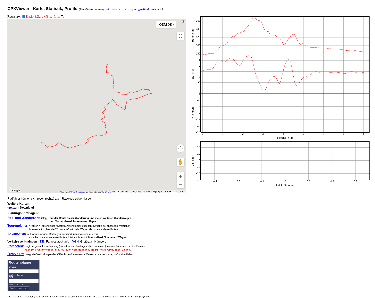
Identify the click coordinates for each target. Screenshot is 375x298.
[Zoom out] (180, 184)
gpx (9, 207)
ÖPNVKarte (15, 254)
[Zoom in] (180, 176)
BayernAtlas (16, 234)
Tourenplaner (17, 225)
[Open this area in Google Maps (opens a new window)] (14, 190)
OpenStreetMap (78, 192)
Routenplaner (20, 262)
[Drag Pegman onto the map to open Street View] (180, 162)
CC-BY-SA (106, 192)
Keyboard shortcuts (120, 192)
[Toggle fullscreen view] (180, 36)
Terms (182, 192)
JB (10, 187)
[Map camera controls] (180, 148)
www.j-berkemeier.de (109, 9)
